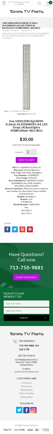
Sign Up (24, 318)
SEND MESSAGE (26, 277)
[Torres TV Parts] (26, 12)
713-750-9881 (27, 267)
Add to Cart (26, 159)
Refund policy (26, 389)
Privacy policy (26, 397)
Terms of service (26, 393)
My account (26, 386)
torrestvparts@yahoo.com (26, 371)
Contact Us (26, 382)
